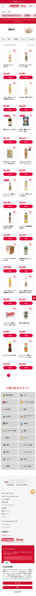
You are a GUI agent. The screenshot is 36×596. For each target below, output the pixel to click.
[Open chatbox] (33, 492)
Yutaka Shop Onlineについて (12, 15)
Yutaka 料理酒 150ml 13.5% (8, 227)
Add (10, 77)
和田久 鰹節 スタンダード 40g (25, 130)
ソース (8, 459)
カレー (25, 395)
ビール (25, 438)
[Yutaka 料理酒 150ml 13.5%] (10, 217)
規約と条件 (5, 502)
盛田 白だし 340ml (9, 129)
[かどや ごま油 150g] (10, 347)
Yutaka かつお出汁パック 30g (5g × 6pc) (9, 162)
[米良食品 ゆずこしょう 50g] (26, 250)
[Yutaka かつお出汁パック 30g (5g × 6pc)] (10, 153)
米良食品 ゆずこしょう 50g (25, 259)
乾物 (7, 437)
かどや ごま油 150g (9, 355)
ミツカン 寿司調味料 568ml (25, 227)
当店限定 (27, 15)
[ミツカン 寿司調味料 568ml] (26, 217)
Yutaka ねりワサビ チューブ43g (25, 66)
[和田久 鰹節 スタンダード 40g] (26, 121)
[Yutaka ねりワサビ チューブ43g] (26, 56)
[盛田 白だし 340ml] (10, 121)
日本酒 (25, 423)
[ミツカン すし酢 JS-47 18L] (10, 250)
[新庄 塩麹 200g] (26, 314)
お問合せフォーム (7, 535)
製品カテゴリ (5, 514)
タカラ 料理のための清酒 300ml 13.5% (25, 291)
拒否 (17, 587)
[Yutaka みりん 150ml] (10, 56)
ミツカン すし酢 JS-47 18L (9, 259)
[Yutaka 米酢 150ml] (26, 88)
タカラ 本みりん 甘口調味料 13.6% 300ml (9, 98)
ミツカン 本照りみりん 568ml (25, 195)
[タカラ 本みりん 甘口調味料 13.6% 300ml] (10, 88)
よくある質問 (5, 499)
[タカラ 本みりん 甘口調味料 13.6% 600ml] (10, 282)
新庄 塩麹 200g (24, 323)
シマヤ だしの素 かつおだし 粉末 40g (9, 324)
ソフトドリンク (28, 452)
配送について (5, 511)
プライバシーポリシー (24, 578)
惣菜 (25, 409)
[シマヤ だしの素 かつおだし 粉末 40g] (10, 314)
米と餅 (8, 416)
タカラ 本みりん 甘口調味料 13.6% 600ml (9, 291)
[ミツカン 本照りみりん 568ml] (26, 185)
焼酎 (25, 430)
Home (3, 12)
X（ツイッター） (6, 527)
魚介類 (8, 409)
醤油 (7, 452)
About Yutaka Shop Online (10, 496)
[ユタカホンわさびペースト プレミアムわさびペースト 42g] (26, 153)
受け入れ (17, 583)
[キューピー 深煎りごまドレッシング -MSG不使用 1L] (10, 185)
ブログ (3, 517)
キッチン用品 (27, 466)
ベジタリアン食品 (11, 430)
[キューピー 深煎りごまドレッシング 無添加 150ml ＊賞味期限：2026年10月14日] (26, 347)
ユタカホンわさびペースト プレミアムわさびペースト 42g (25, 162)
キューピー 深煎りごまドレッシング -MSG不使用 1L (9, 195)
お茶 (25, 459)
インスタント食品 (28, 402)
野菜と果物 (9, 395)
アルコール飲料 (28, 445)
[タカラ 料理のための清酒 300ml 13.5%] (26, 282)
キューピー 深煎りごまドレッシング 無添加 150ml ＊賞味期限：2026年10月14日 (25, 356)
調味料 (9, 12)
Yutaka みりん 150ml (8, 66)
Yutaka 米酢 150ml (26, 97)
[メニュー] (3, 6)
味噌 (7, 445)
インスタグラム (6, 524)
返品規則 (4, 508)
